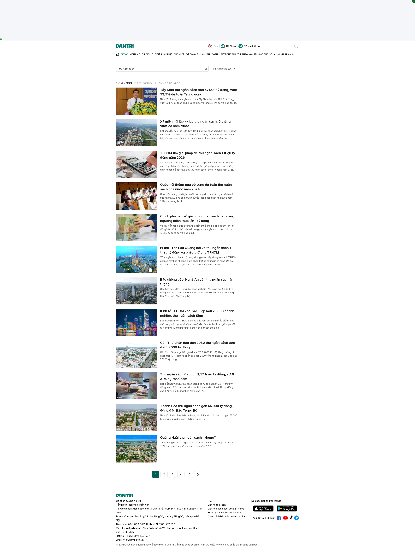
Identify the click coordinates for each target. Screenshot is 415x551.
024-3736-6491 (136, 524)
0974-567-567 (142, 535)
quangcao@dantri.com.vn (228, 512)
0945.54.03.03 (236, 508)
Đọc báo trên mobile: (266, 500)
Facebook (279, 517)
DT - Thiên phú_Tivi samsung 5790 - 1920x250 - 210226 (207, 1)
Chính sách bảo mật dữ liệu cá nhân (227, 516)
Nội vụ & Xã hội (252, 46)
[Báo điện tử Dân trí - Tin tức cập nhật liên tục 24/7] (125, 46)
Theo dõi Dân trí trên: (262, 517)
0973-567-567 (167, 524)
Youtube (285, 517)
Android (287, 508)
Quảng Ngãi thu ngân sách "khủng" (188, 437)
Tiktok (291, 517)
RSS (210, 500)
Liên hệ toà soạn (217, 504)
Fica (216, 46)
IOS (263, 508)
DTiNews (231, 46)
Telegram (296, 517)
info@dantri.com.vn (133, 539)
